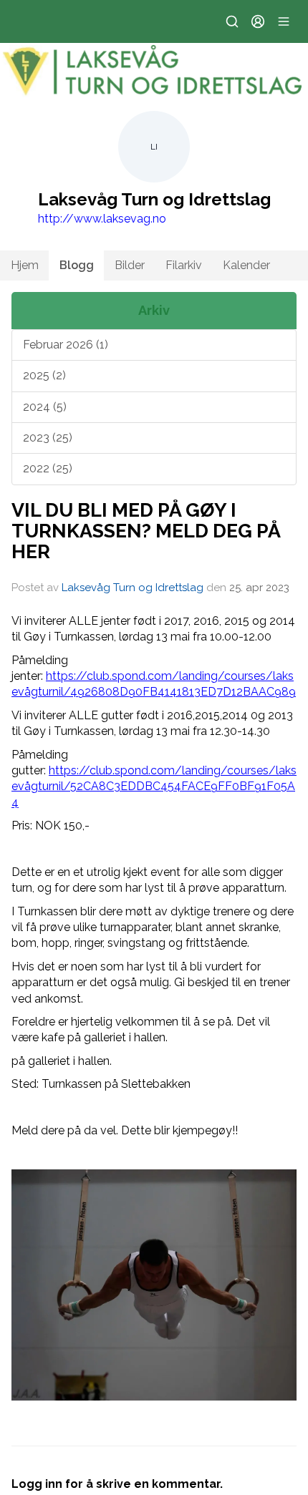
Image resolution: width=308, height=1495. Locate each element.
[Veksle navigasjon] (284, 21)
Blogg (76, 265)
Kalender (246, 265)
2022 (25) (47, 468)
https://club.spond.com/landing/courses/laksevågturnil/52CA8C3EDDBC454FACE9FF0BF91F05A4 (154, 786)
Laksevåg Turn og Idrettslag (132, 587)
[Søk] (232, 21)
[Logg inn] (258, 21)
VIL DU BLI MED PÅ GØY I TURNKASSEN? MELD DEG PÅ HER (145, 531)
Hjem (25, 265)
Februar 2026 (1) (65, 344)
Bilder (130, 265)
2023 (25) (47, 437)
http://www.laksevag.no (102, 218)
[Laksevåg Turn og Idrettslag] (154, 71)
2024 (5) (45, 407)
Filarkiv (183, 265)
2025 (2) (44, 375)
